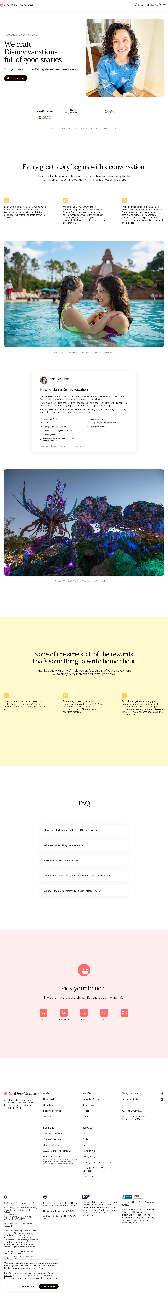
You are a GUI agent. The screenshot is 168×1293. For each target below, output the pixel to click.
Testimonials (49, 1116)
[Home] (16, 5)
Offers (85, 1116)
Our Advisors (49, 1105)
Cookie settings (89, 1176)
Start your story (15, 78)
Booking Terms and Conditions (96, 1162)
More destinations (60, 1160)
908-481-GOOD (132, 1110)
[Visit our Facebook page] (162, 1093)
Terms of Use (88, 1151)
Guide (85, 1139)
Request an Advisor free (148, 5)
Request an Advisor (131, 1099)
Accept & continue (49, 1286)
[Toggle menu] (164, 5)
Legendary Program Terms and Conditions (96, 1169)
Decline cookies (28, 1286)
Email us (125, 1105)
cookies (8, 1275)
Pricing (85, 1145)
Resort (54, 1133)
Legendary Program (91, 1099)
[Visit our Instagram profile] (162, 1099)
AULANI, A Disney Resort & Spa (58, 1151)
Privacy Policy (88, 1156)
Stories (85, 1110)
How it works (49, 1099)
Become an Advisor (52, 1110)
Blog (84, 1133)
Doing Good (88, 1105)
